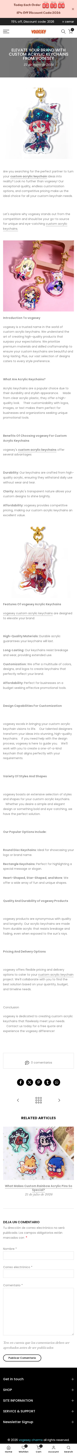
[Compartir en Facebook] (20, 1082)
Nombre (10, 1249)
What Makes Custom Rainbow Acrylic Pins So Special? (38, 1188)
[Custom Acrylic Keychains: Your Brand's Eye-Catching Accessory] (59, 1100)
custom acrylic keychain (56, 975)
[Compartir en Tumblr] (47, 1082)
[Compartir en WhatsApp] (56, 1082)
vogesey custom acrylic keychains (28, 613)
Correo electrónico (17, 1267)
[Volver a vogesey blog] (38, 1100)
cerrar (69, 21)
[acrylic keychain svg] (38, 562)
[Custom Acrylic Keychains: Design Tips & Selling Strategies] (18, 1100)
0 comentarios (41, 1063)
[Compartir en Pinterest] (38, 1082)
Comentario (13, 1285)
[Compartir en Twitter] (29, 1082)
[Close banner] (73, 9)
